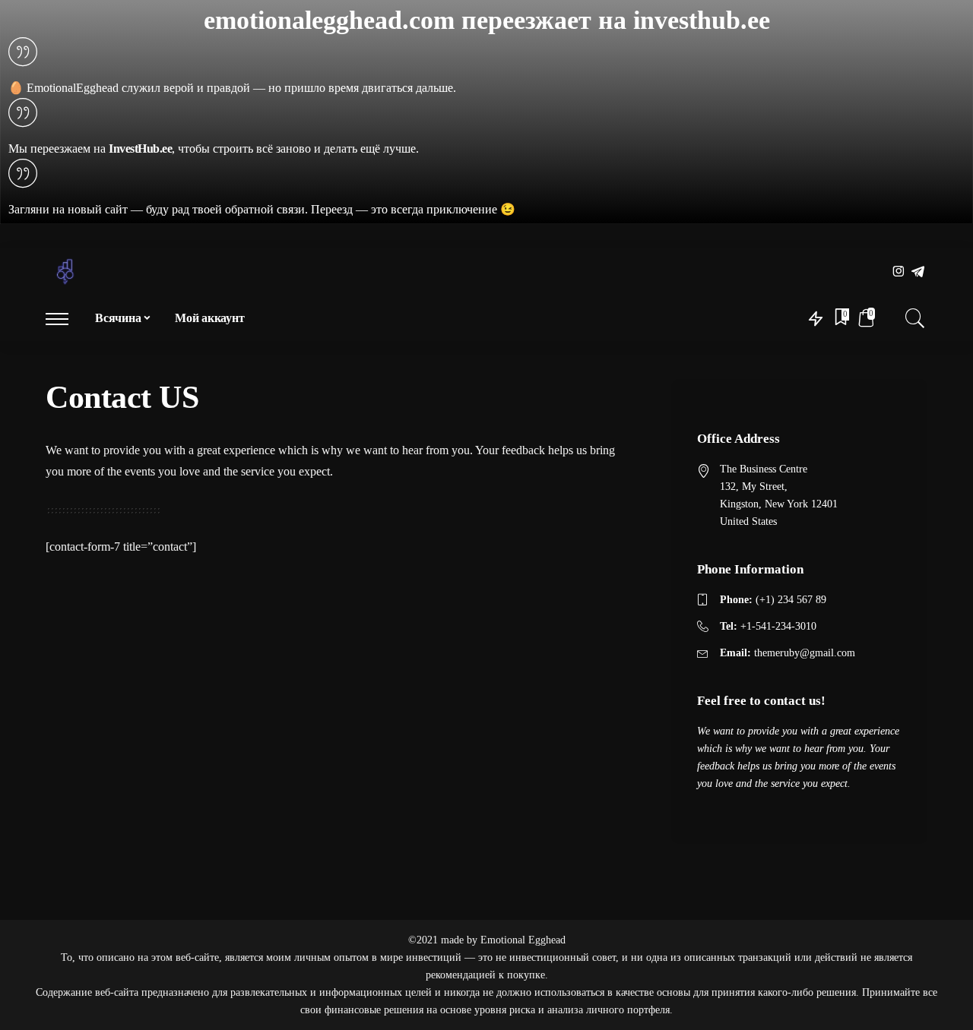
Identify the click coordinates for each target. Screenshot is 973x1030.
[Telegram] (917, 272)
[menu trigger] (65, 318)
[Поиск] (915, 318)
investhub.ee (701, 20)
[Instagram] (898, 272)
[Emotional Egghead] (65, 272)
